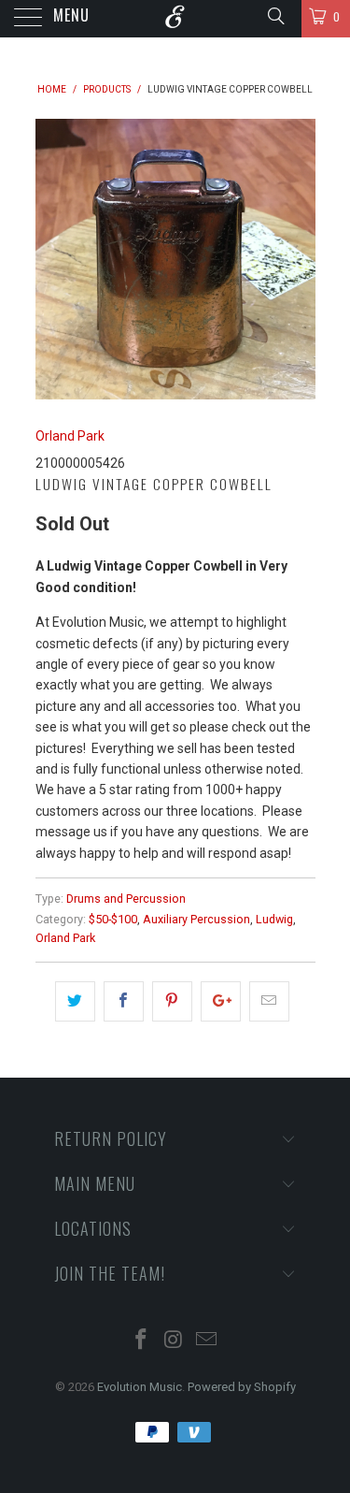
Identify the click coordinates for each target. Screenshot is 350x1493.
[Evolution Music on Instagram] (175, 1341)
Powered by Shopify (242, 1387)
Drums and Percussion (126, 898)
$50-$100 (113, 919)
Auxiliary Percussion (196, 919)
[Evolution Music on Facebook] (142, 1341)
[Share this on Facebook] (124, 1001)
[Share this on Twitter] (75, 1001)
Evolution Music (139, 1387)
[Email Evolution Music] (206, 1341)
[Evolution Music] (175, 18)
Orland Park (70, 435)
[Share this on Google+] (221, 1001)
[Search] (275, 16)
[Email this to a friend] (269, 1001)
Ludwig (274, 919)
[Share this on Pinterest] (172, 1001)
